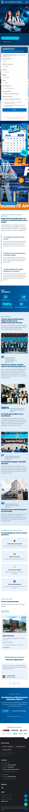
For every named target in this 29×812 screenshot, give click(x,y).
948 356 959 (11, 767)
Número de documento (7, 64)
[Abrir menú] (27, 2)
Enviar (14, 110)
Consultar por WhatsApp (19, 711)
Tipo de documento (6, 58)
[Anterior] (3, 140)
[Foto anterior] (1, 19)
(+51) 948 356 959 (11, 765)
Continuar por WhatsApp (11, 114)
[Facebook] (2, 788)
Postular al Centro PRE (9, 203)
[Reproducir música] (26, 796)
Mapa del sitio (4, 801)
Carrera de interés (6, 91)
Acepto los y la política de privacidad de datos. (14, 106)
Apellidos (4, 75)
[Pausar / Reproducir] (14, 683)
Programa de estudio (7, 96)
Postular (5, 711)
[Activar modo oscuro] (26, 800)
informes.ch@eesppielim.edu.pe (11, 769)
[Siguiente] (26, 140)
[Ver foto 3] (16, 31)
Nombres (4, 69)
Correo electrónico (6, 85)
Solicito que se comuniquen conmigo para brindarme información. (13, 103)
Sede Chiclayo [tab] (5, 611)
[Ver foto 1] (13, 31)
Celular (4, 80)
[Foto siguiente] (27, 19)
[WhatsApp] (26, 804)
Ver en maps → (6, 647)
